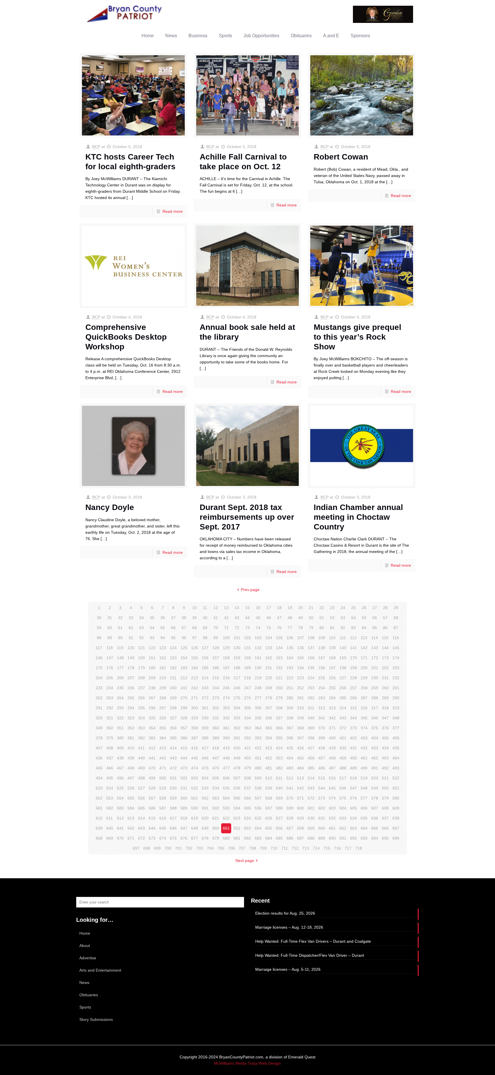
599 (289, 808)
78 (300, 627)
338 (289, 718)
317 (374, 708)
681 (236, 838)
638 (395, 818)
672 (141, 838)
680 (226, 838)
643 (141, 828)
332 (226, 718)
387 (194, 738)
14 (237, 607)
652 (236, 828)
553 (109, 798)
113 (364, 637)
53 (343, 617)
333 (236, 718)
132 (258, 647)
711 (284, 848)
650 (215, 828)
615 (152, 818)
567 (258, 798)
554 (120, 798)
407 (99, 748)
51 (321, 617)
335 (258, 718)
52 (332, 617)
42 (226, 617)
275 (236, 698)
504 (205, 778)
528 (152, 788)
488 (342, 768)
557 (152, 798)
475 (205, 768)
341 (321, 718)
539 (268, 788)
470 (152, 768)
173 (385, 657)
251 (289, 688)
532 (194, 788)
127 (205, 647)
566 (247, 798)
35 (152, 617)
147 (109, 657)
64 (152, 627)
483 (289, 768)
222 (289, 678)
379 (109, 738)
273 (215, 698)
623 (236, 818)
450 (247, 758)
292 (109, 708)
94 (162, 637)
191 (268, 668)
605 (353, 808)
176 (109, 668)
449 (236, 758)
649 (205, 828)
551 (395, 788)
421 (247, 748)
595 (247, 808)
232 (395, 678)
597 (268, 808)
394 (268, 738)
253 (311, 688)
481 (268, 768)
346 (374, 718)
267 (152, 698)
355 (162, 728)
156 (205, 657)
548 (364, 788)
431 (353, 748)
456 (311, 758)
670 (120, 838)
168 (332, 657)
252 (300, 688)
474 (194, 768)
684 (268, 838)
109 (321, 637)
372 (342, 728)
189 (247, 668)
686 (289, 838)
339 (300, 718)
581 (99, 808)
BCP (96, 146)
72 (237, 627)
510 (268, 778)
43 (237, 617)
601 (311, 808)
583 (120, 808)
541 (289, 788)
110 (332, 637)
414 (173, 748)
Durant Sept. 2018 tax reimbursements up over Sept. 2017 (247, 517)
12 (215, 607)
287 (364, 698)
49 (300, 617)
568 (268, 798)
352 (130, 728)
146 (99, 657)
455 (300, 758)
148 (120, 657)
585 (141, 808)
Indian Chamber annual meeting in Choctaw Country (358, 517)
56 (374, 617)
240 (173, 688)
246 (236, 688)
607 (374, 808)
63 (141, 627)
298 (173, 708)
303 (226, 708)
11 (205, 607)
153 (173, 657)
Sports (85, 1007)
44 (247, 617)
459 (342, 758)
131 (247, 647)
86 (385, 627)
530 (173, 788)
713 (305, 848)
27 (374, 607)
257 (353, 688)
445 (194, 758)
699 (157, 848)
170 (353, 657)
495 (109, 778)
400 (332, 738)
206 (120, 678)
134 (279, 647)
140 (342, 647)
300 (194, 708)
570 (289, 798)
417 (205, 748)
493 (395, 768)
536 (236, 788)
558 (162, 798)
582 (109, 808)
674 (162, 838)
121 (141, 647)
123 (162, 647)
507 (236, 778)
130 (236, 647)
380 (120, 738)
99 (215, 637)
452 (268, 758)
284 (332, 698)
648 (194, 828)
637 (385, 818)
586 (152, 808)
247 (247, 688)
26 (364, 607)
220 (268, 678)
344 (353, 718)
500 (162, 778)
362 (236, 728)
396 (289, 738)
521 (385, 778)
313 (332, 708)
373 (353, 728)
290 (395, 698)
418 (215, 748)
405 (385, 738)
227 (342, 678)
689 (321, 838)
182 (173, 668)
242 (194, 688)
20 (300, 607)
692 (353, 838)
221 (279, 678)
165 (300, 657)
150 (141, 657)
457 (321, 758)
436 (99, 758)
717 (348, 848)
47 (279, 617)
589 (183, 808)
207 (130, 678)
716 (337, 848)
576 (353, 798)
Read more (172, 211)
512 (289, 778)
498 (141, 778)
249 (268, 688)
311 (311, 708)
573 (321, 798)
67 (184, 627)
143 (374, 647)
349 (99, 728)
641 (120, 828)
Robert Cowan (341, 156)
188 (236, 668)
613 (130, 818)
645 (162, 828)
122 (152, 647)
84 (364, 627)
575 (342, 798)
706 (231, 848)
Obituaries (88, 995)
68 (194, 627)
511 (279, 778)
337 (279, 718)
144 (385, 647)
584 (130, 808)
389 (215, 738)
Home (84, 933)
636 (374, 818)
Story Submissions (96, 1019)
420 (236, 748)
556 (141, 798)
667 (395, 828)
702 (189, 848)
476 (215, 768)
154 (183, 657)
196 (321, 668)
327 (173, 718)
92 (141, 637)
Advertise (87, 958)
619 (194, 818)
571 (300, 798)
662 (342, 828)
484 (300, 768)
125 (183, 647)
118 (109, 647)
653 (247, 828)
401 (342, 738)
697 (136, 848)
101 (236, 637)
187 (226, 668)
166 (311, 657)
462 (374, 758)
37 (173, 617)
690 (332, 838)
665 (374, 828)
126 (194, 647)
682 (247, 838)
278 (268, 698)
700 (167, 848)
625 (258, 818)
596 (258, 808)
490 (364, 768)
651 (226, 828)
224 (311, 678)
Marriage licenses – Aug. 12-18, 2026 (289, 927)
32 (120, 617)
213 (194, 678)
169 (342, 657)
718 (358, 848)
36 (162, 617)
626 (268, 818)
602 (321, 808)
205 (109, 678)
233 (99, 688)
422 (258, 748)
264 (120, 698)
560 (183, 798)
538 (258, 788)
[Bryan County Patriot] (125, 13)
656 (279, 828)
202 (385, 668)
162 (268, 657)
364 (258, 728)
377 (395, 728)
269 (173, 698)
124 (173, 647)
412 (152, 748)
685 (279, 838)
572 (311, 798)
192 (279, 668)
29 (396, 607)
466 (109, 768)
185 (205, 668)
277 (258, 698)
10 (194, 607)
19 (290, 607)
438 (120, 758)
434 (385, 748)
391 (236, 738)
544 (321, 788)
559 (173, 798)
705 (220, 848)
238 (152, 688)
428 (321, 748)
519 (364, 778)
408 (109, 748)
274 (226, 698)
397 (300, 738)
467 (120, 768)
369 (311, 728)
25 (353, 607)
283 (321, 698)
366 (279, 728)
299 (183, 708)
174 (395, 657)
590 (194, 808)
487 (332, 768)
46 (268, 617)
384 (162, 738)
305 (247, 708)
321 (109, 718)
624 (247, 818)
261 (395, 688)
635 (364, 818)
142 (364, 647)
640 (109, 828)
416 (194, 748)
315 (353, 708)
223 (300, 678)
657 (289, 828)
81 (332, 627)
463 (385, 758)
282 (311, 698)
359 (205, 728)
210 (162, 678)
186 (215, 668)
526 (130, 788)
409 (120, 748)
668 (99, 838)
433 (374, 748)
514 (311, 778)
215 (215, 678)
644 (152, 828)
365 (268, 728)
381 (130, 738)
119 (120, 647)
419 (226, 748)
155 (194, 657)
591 (205, 808)
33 (131, 617)
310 (300, 708)
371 (332, 728)
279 (279, 698)
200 (364, 668)
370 (321, 728)
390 (226, 738)
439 (130, 758)
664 (364, 828)
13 (226, 607)
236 (130, 688)
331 (215, 718)
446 (205, 758)
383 (152, 738)
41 (215, 617)
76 (279, 627)
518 (353, 778)
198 (342, 668)
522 (395, 778)
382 (141, 738)
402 (353, 738)
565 (236, 798)
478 (236, 768)
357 (183, 728)
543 (311, 788)
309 (289, 708)
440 (141, 758)
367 (289, 728)
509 (258, 778)
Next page (244, 860)
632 (332, 818)
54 (353, 617)
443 (173, 758)
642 (130, 828)
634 (353, 818)
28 (385, 607)
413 (162, 748)
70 (215, 627)
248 (258, 688)
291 (99, 708)
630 (311, 818)
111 (343, 637)
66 (173, 627)
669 (109, 838)
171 (364, 657)
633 (342, 818)
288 (374, 698)
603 (332, 808)
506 (226, 778)
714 (316, 848)
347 (385, 718)
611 (109, 818)
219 (258, 678)
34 (141, 617)
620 (205, 818)
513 (300, 778)
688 (311, 838)
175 (99, 668)
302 (215, 708)
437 (109, 758)
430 (342, 748)
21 (311, 607)
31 (109, 617)
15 (247, 607)
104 (268, 637)
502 (183, 778)
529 (162, 788)
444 (183, 758)
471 (162, 768)
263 (109, 698)
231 (385, 678)
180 (152, 668)
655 (268, 828)
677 (194, 838)
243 (205, 688)
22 (321, 607)
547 (353, 788)
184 (194, 668)
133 (268, 647)
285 (342, 698)
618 (183, 818)
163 (279, 657)
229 (364, 678)
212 (183, 678)
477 (226, 768)
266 (141, 698)
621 (215, 818)
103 (258, 637)
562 (205, 798)
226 (332, 678)
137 (311, 647)
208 (141, 678)
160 (247, 657)
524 (109, 788)
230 (374, 678)
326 (162, 718)
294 (130, 708)
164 (289, 657)
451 (258, 758)
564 (226, 798)
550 (385, 788)
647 (183, 828)
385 (173, 738)
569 (279, 798)
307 (268, 708)
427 (311, 748)
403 (364, 738)
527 (141, 788)
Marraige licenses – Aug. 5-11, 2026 (288, 969)
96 (184, 637)
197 (332, 668)
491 (374, 768)
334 (247, 718)
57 (385, 617)
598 (279, 808)
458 (332, 758)
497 (130, 778)
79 (311, 627)
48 (290, 617)
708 (252, 848)
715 (326, 848)
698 (146, 848)
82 (343, 627)
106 (289, 637)
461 (364, 758)
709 (263, 848)
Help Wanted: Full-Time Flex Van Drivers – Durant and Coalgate (313, 941)
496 (120, 778)
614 (141, 818)
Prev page (250, 589)
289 (385, 698)
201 (374, 668)
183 (183, 668)
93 (152, 637)
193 (289, 668)
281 (300, 698)
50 (311, 617)
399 (321, 738)
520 (374, 778)
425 (289, 748)
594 (236, 808)
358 (194, 728)
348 (395, 718)
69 (205, 627)
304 (236, 708)
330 (205, 718)
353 (141, 728)
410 (130, 748)
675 (173, 838)
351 (120, 728)
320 (99, 718)
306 (258, 708)
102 (247, 637)
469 (141, 768)
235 (120, 688)
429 (332, 748)
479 (247, 768)
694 (374, 838)
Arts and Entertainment (100, 970)
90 (120, 637)
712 (295, 848)
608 (385, 808)
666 (385, 828)
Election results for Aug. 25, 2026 (285, 913)
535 (226, 788)
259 (374, 688)
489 (353, 768)
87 (396, 627)
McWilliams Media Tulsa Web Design (247, 1063)
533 (205, 788)
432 (364, 748)
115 (385, 637)
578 (374, 798)
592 (215, 808)
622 (226, 818)
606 (364, 808)
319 (395, 708)
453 (279, 758)
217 (236, 678)
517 (342, 778)
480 (258, 768)
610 (99, 818)
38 (184, 617)
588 (173, 808)
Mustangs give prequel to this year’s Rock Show (357, 337)
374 (364, 728)
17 (268, 607)
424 (279, 748)
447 (215, 758)
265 (130, 698)
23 (332, 607)
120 (130, 647)
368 (300, 728)
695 (385, 838)
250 (279, 688)
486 (321, 768)
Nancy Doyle (109, 507)
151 (152, 657)
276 (247, 698)
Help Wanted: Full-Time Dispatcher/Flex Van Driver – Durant (309, 955)
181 (162, 668)
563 (215, 798)
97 (194, 637)
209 (152, 678)
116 (395, 637)
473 (183, 768)
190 (258, 668)
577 (364, 798)
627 (279, 818)
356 (173, 728)
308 (279, 708)
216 (226, 678)
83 (353, 627)
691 (342, 838)
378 (99, 738)
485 (311, 768)
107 (300, 637)
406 (395, 738)
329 (194, 718)
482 (279, 768)
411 (141, 748)
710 (273, 848)
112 (353, 637)
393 (258, 738)
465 (99, 768)
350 (109, 728)
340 (311, 718)
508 (247, 778)
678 (205, 838)
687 (300, 838)
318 (385, 708)
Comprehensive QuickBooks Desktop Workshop (126, 337)
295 (141, 708)
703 (199, 848)
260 (385, 688)
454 (289, 758)
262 (99, 698)
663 (353, 828)
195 (311, 668)
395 (279, 738)
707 (242, 848)
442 (162, 758)
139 (332, 647)
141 (353, 647)
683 (258, 838)
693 (364, 838)
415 (183, 748)
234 (109, 688)
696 (395, 838)
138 (321, 647)
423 (268, 748)
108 (311, 637)
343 (342, 718)
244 (215, 688)
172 (374, 657)
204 (99, 678)
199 (353, 668)
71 (226, 627)
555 (130, 798)
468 (130, 768)
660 (321, 828)
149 (130, 657)
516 (332, 778)
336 (268, 718)
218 (247, 678)
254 (321, 688)
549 (374, 788)
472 (173, 768)
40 (205, 617)
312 (321, 708)
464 (395, 758)
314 (342, 708)
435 (395, 748)
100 (226, 637)
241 (183, 688)
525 (120, 788)
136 (300, 647)
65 (162, 627)
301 (205, 708)
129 (226, 647)
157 (215, 657)
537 (247, 788)
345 (364, 718)
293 (120, 708)
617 (173, 818)
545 (332, 788)
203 (395, 668)
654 (258, 828)
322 (120, 718)
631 (321, 818)
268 (162, 698)
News (84, 982)
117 (99, 647)
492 (385, 768)
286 (353, 698)
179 (141, 668)
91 (131, 637)
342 (332, 718)
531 (183, 788)
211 (173, 678)
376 (385, 728)
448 (226, 758)
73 (247, 627)
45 (258, 617)
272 (205, 698)
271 (194, 698)
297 (162, 708)
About (84, 945)
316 (364, 708)
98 (205, 637)
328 (183, 718)
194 (300, 668)
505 (215, 778)
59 (99, 627)
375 (374, 728)
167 (321, 657)
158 (226, 657)
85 (374, 627)
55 (364, 617)
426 (300, 748)
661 (332, 828)
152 (162, 657)
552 (99, 798)
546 (342, 788)
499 (152, 778)
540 (279, 788)
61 (120, 627)
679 (215, 838)
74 (258, 627)
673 (152, 838)
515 (321, 778)
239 (162, 688)
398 (311, 738)
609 (395, 808)
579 (385, 798)
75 (268, 627)
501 (173, 778)
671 (130, 838)
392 (247, 738)
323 (130, 718)
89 (109, 637)
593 (226, 808)
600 (300, 808)
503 (194, 778)
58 (396, 617)
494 (99, 778)
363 (247, 728)
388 (205, 738)
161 (258, 657)
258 (364, 688)
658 (300, 828)
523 (99, 788)
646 (173, 828)
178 (130, 668)
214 (205, 678)
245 (226, 688)
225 (321, 678)
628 (289, 818)
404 (374, 738)
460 (353, 758)
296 (152, 708)
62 (131, 627)
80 (321, 627)
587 (162, 808)
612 (120, 818)
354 (152, 728)
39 (194, 617)
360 (215, 728)
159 (236, 657)
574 (332, 798)
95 (173, 637)
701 (178, 848)
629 (300, 818)
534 (215, 788)
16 (258, 607)
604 (342, 808)
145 (395, 647)
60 (109, 627)
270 (183, 698)
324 (141, 718)
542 (300, 788)
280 (289, 698)
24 (343, 607)
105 (279, 637)
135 (289, 647)
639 (99, 828)
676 (183, 838)
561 (194, 798)
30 (99, 617)
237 (141, 688)
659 (311, 828)
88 (99, 637)
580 (395, 798)
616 (162, 818)
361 (226, 728)
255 (332, 688)
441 (152, 758)
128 (215, 647)
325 (152, 718)
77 (290, 627)
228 (353, 678)
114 (374, 637)
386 (183, 738)
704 (210, 848)
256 (342, 688)
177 (120, 668)
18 (279, 607)
